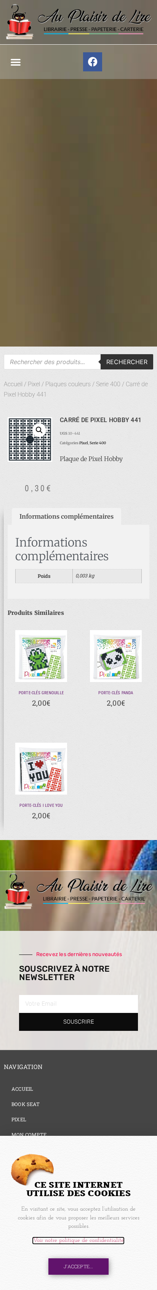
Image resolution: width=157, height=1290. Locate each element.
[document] (78, 645)
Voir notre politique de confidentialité (78, 1240)
